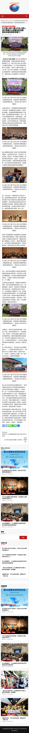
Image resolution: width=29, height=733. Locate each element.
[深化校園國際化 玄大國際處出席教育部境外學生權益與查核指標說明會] (14, 512)
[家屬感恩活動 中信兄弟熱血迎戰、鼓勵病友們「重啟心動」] (14, 707)
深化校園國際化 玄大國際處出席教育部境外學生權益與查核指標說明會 (14, 562)
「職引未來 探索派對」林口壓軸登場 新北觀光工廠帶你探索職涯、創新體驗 (14, 568)
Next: (15, 439)
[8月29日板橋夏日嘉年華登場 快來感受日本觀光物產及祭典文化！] (14, 486)
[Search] (26, 16)
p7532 (4, 34)
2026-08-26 (11, 526)
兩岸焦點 (4, 466)
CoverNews (22, 728)
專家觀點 (8, 466)
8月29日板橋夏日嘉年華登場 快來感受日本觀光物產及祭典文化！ (14, 555)
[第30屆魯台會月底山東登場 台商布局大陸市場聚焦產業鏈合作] (14, 460)
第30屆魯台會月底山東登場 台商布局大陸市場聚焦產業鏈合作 (14, 549)
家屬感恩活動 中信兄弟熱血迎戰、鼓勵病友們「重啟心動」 (14, 575)
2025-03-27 (10, 34)
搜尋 (2, 532)
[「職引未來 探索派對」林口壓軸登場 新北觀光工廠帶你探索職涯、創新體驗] (14, 680)
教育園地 (4, 26)
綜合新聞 (13, 493)
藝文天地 (13, 26)
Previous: (14, 434)
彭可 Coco (5, 500)
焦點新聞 (8, 26)
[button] (2, 16)
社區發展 (8, 493)
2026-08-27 (11, 500)
